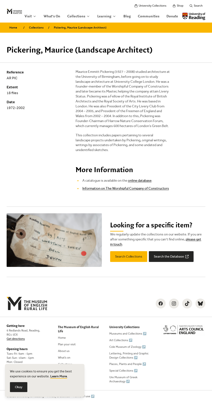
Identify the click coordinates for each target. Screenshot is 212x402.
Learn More (58, 376)
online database (140, 180)
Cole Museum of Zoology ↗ (127, 347)
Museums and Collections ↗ (127, 333)
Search (198, 5)
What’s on (64, 357)
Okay (18, 387)
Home (13, 27)
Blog (127, 16)
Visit (28, 16)
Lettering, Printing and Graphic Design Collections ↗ (129, 355)
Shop (180, 5)
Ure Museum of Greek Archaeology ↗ (123, 379)
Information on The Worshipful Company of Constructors (125, 188)
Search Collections (128, 256)
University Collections (152, 5)
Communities (148, 16)
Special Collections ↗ (123, 370)
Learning (104, 16)
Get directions (16, 339)
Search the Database (169, 256)
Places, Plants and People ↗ (127, 364)
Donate (172, 16)
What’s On (52, 16)
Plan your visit (67, 344)
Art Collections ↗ (120, 340)
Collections (76, 16)
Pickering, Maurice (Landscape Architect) (80, 27)
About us (64, 351)
